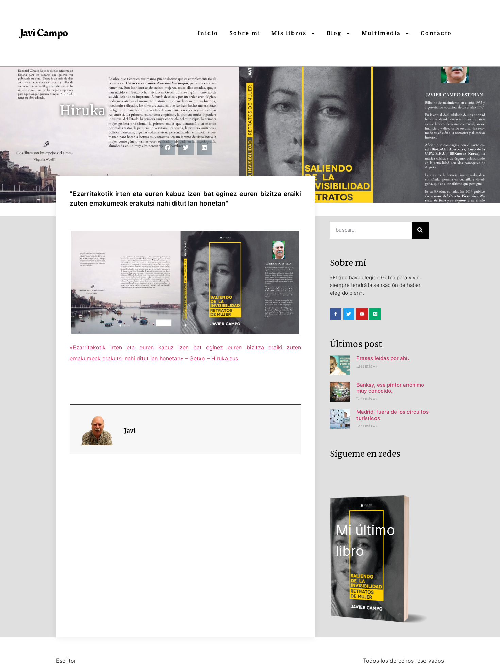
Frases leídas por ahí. (382, 358)
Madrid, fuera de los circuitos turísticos (392, 415)
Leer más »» (367, 366)
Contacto (436, 33)
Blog (334, 33)
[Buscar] (420, 230)
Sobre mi (245, 33)
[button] (167, 147)
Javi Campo (44, 33)
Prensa (68, 94)
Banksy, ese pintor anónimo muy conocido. (390, 387)
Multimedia (381, 33)
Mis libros (289, 33)
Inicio (208, 33)
